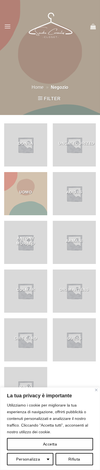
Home (38, 87)
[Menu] (7, 26)
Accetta (50, 444)
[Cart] (93, 26)
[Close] (96, 390)
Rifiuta (74, 459)
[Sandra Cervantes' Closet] (50, 26)
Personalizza (28, 459)
